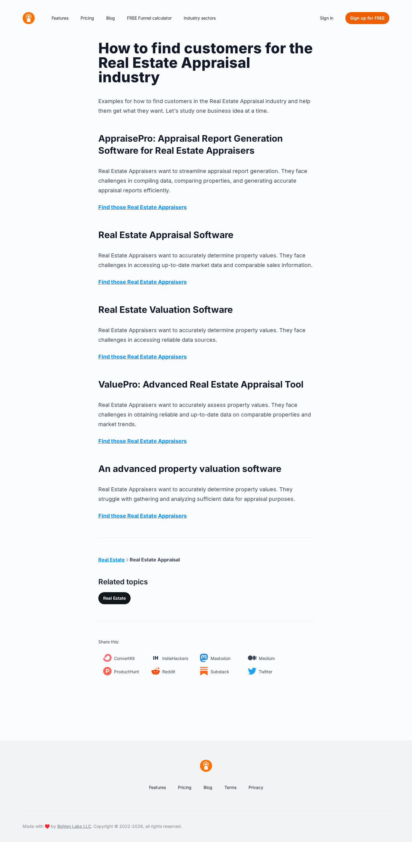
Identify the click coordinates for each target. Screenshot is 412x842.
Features (60, 17)
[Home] (29, 18)
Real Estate (114, 598)
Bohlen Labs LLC (74, 826)
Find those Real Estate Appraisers (142, 207)
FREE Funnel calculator (149, 17)
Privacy (256, 787)
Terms (230, 787)
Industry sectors (200, 17)
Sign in (326, 17)
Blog (110, 17)
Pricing (87, 17)
